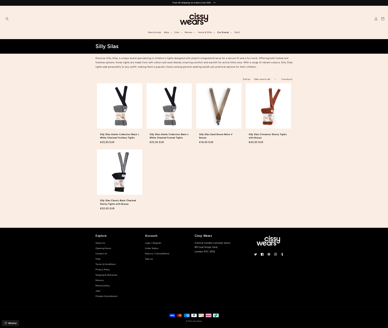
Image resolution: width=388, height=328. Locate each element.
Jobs (97, 291)
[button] (7, 18)
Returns (99, 280)
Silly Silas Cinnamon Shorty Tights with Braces (268, 136)
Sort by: (247, 79)
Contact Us (101, 253)
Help (97, 259)
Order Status (151, 248)
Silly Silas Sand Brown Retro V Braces (216, 136)
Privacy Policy (102, 269)
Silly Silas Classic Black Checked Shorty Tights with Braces (118, 202)
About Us (100, 243)
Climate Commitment (106, 296)
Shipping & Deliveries (106, 275)
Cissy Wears (197, 321)
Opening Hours (103, 248)
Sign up (149, 259)
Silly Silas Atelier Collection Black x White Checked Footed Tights (169, 136)
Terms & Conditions (105, 264)
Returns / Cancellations (157, 253)
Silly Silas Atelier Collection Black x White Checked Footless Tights (119, 136)
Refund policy (102, 285)
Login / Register (153, 243)
